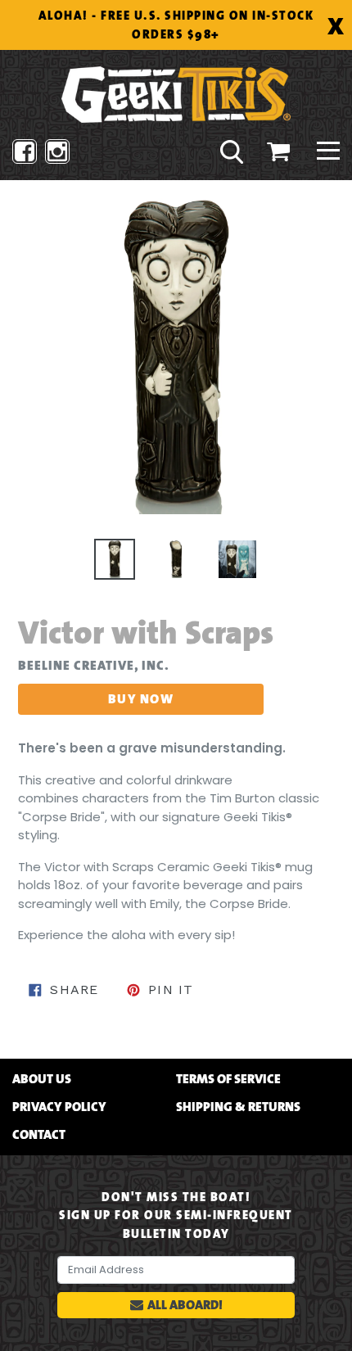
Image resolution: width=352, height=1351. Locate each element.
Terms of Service (228, 1079)
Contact (38, 1135)
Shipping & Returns (238, 1107)
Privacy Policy (59, 1107)
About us (41, 1079)
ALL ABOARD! (185, 1305)
